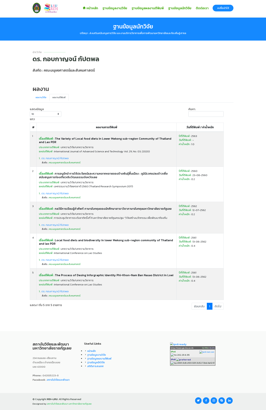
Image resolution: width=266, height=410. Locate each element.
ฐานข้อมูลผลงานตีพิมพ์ (148, 8)
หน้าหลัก (92, 8)
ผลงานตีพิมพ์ (59, 97)
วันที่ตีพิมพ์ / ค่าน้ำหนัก (200, 127)
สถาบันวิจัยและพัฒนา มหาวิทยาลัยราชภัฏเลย (69, 403)
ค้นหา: (192, 109)
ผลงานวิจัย (41, 97)
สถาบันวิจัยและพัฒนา (58, 380)
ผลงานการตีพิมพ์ (106, 127)
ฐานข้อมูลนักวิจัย (179, 8)
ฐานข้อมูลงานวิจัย (114, 8)
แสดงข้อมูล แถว (37, 114)
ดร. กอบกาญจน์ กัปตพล (54, 158)
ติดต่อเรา (202, 8)
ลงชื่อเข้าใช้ (223, 8)
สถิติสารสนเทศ (95, 366)
